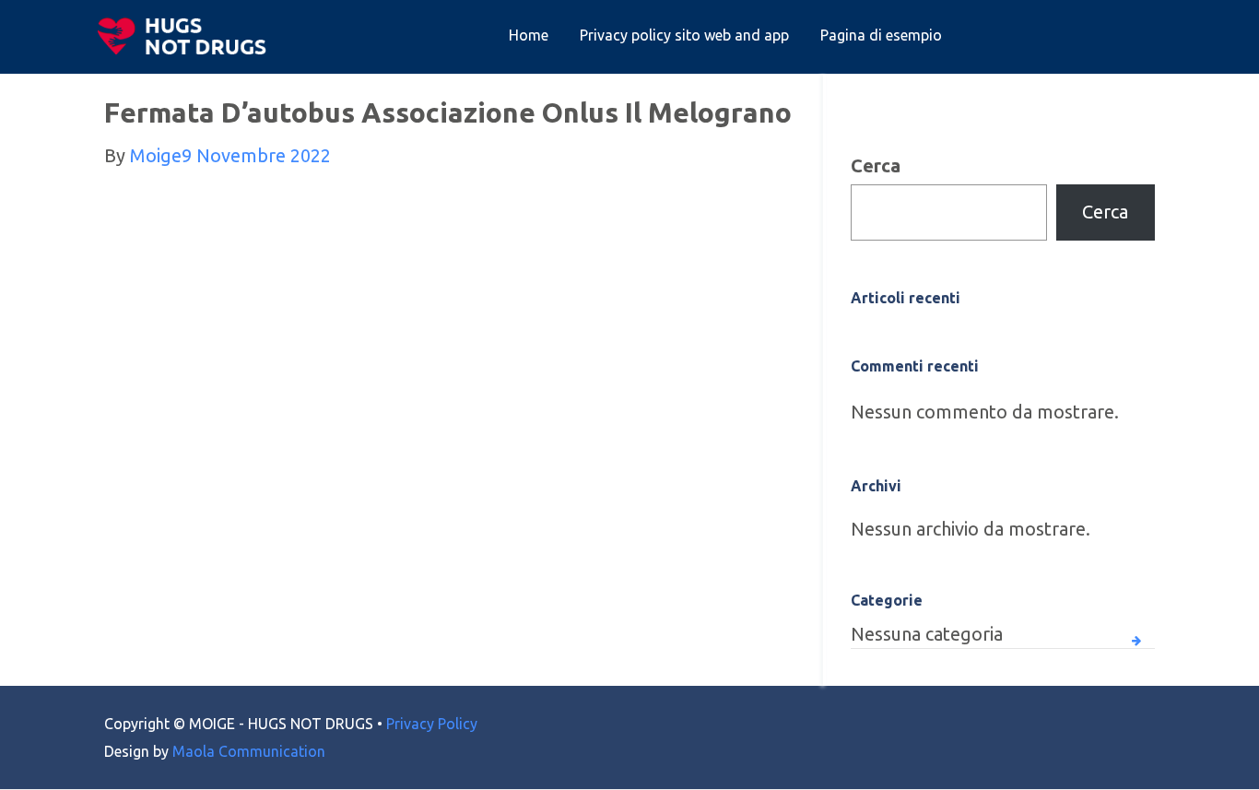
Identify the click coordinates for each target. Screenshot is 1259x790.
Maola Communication (248, 751)
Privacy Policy (431, 723)
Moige (156, 155)
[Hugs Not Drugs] (186, 36)
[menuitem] (528, 36)
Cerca (875, 165)
